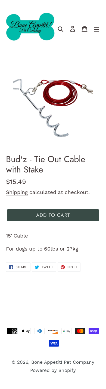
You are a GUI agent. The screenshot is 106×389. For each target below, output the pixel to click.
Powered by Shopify (53, 370)
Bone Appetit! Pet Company (62, 362)
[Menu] (96, 28)
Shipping (17, 192)
